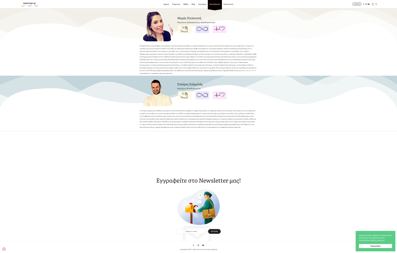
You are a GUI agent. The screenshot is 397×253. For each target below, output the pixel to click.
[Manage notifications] (4, 249)
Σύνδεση (357, 4)
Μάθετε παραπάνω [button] (378, 240)
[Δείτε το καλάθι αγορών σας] (373, 4)
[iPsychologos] (29, 4)
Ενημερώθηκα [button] (376, 246)
